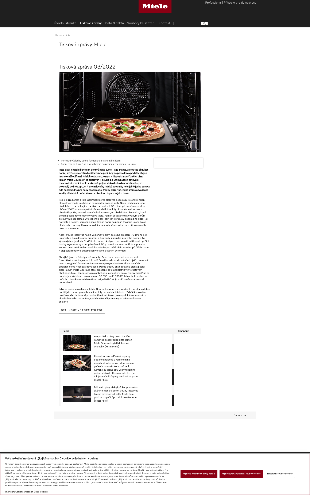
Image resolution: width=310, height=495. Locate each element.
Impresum (10, 492)
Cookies (44, 492)
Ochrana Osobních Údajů (27, 492)
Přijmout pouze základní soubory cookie (241, 474)
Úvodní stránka (65, 23)
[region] (155, 474)
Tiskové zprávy (91, 23)
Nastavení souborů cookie (279, 474)
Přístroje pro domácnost (240, 3)
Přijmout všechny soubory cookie (199, 474)
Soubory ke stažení (141, 23)
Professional (213, 3)
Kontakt (164, 23)
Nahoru (238, 415)
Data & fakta (114, 23)
